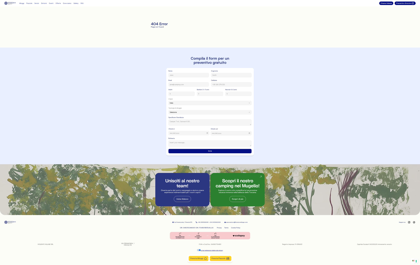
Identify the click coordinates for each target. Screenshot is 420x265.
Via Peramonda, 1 (179, 222)
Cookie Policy (235, 228)
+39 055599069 (203, 222)
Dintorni (44, 3)
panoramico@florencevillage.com (237, 222)
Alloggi (21, 3)
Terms (226, 228)
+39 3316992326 (215, 222)
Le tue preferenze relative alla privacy (212, 250)
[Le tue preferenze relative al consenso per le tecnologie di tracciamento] (416, 261)
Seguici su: (402, 222)
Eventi (51, 3)
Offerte (58, 3)
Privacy (219, 228)
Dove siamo (67, 3)
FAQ (82, 3)
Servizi (36, 3)
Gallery (76, 3)
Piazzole (29, 3)
